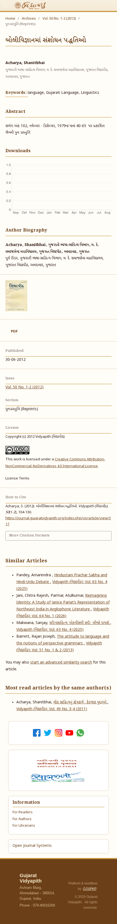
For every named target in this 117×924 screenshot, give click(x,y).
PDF (14, 331)
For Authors (22, 819)
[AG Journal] (57, 763)
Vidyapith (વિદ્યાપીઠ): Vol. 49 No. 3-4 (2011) (51, 709)
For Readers (23, 812)
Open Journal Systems (32, 845)
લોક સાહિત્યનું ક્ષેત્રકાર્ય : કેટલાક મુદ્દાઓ (80, 702)
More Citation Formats (29, 535)
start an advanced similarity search (61, 662)
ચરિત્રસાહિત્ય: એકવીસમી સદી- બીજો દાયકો (79, 623)
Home (10, 18)
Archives (29, 18)
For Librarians (24, 825)
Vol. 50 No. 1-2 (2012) (59, 18)
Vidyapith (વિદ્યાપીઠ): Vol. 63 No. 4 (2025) (50, 629)
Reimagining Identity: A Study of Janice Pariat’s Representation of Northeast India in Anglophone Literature (63, 602)
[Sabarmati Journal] (58, 777)
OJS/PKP (90, 889)
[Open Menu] (5, 5)
